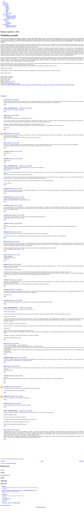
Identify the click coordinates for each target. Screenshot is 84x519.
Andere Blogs (6, 24)
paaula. (5, 254)
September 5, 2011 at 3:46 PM (25, 165)
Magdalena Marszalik (8, 357)
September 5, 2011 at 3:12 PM (13, 142)
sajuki (5, 133)
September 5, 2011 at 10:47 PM (12, 366)
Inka (5, 343)
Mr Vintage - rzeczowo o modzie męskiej (11, 502)
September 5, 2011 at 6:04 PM (15, 223)
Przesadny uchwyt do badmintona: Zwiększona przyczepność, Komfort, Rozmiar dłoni (20, 487)
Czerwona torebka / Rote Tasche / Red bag (16, 84)
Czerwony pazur (7, 215)
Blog (4, 1)
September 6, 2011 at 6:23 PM (13, 429)
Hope (5, 366)
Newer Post (3, 461)
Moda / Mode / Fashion (69, 84)
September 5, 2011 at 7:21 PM (13, 254)
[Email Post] (21, 83)
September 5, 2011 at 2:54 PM (12, 99)
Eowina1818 (6, 188)
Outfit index (5, 3)
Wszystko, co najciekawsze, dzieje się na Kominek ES (13, 495)
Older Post (81, 461)
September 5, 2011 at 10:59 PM (16, 375)
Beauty (7, 7)
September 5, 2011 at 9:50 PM (12, 343)
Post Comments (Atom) (11, 463)
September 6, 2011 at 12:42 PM (25, 410)
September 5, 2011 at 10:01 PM (20, 357)
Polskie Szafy (7, 396)
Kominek (4, 486)
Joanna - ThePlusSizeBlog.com (10, 83)
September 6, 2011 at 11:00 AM (16, 396)
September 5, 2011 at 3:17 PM (15, 151)
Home (42, 461)
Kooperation (8, 23)
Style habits (4, 499)
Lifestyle (7, 8)
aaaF (5, 84)
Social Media (6, 14)
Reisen (7, 9)
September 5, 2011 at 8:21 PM (15, 279)
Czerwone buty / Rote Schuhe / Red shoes (34, 84)
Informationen (6, 19)
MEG (5, 142)
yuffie (5, 115)
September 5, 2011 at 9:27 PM (25, 307)
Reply (5, 104)
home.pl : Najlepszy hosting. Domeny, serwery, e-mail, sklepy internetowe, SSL (19, 490)
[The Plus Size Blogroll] (6, 505)
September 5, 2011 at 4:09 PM (16, 188)
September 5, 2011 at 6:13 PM (15, 231)
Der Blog (8, 22)
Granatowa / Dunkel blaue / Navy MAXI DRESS (53, 84)
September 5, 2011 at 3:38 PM (15, 158)
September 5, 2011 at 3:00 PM (13, 115)
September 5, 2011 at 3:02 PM (13, 133)
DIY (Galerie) (9, 13)
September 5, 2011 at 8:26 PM (15, 289)
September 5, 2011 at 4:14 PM (17, 196)
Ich (6, 20)
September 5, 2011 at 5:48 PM (18, 215)
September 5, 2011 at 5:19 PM (15, 205)
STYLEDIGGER (6, 498)
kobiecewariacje (7, 196)
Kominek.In (4, 494)
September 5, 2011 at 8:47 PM (15, 300)
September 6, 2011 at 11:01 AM (14, 403)
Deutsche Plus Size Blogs (11, 25)
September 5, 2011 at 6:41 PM (13, 241)
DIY (7, 12)
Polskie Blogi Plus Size (10, 26)
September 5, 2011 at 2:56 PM (25, 108)
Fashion (7, 6)
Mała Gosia (6, 231)
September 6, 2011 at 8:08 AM (14, 386)
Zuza (5, 99)
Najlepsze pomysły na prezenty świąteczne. (11, 491)
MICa (5, 241)
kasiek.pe (6, 264)
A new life (6, 386)
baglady (5, 403)
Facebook (13, 15)
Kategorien (5, 4)
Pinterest (13, 18)
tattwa (5, 429)
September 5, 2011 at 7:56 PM (14, 264)
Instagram (13, 17)
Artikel (7, 10)
